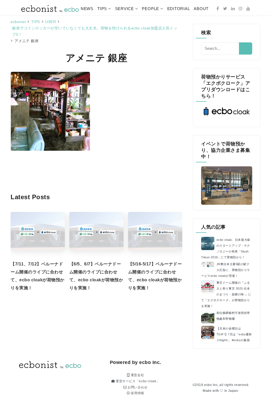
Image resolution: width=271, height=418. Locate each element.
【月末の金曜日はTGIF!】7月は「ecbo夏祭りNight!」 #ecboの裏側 (234, 334)
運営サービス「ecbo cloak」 (137, 381)
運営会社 (137, 375)
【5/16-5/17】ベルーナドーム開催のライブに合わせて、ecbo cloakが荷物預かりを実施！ (155, 276)
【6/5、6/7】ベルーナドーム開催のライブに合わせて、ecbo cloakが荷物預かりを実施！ (96, 276)
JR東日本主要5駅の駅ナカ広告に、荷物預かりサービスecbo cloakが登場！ (225, 270)
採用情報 (137, 393)
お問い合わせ (137, 387)
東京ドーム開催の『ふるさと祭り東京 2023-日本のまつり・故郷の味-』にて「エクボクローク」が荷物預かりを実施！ (226, 294)
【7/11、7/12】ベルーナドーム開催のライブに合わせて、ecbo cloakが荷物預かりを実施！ (38, 276)
